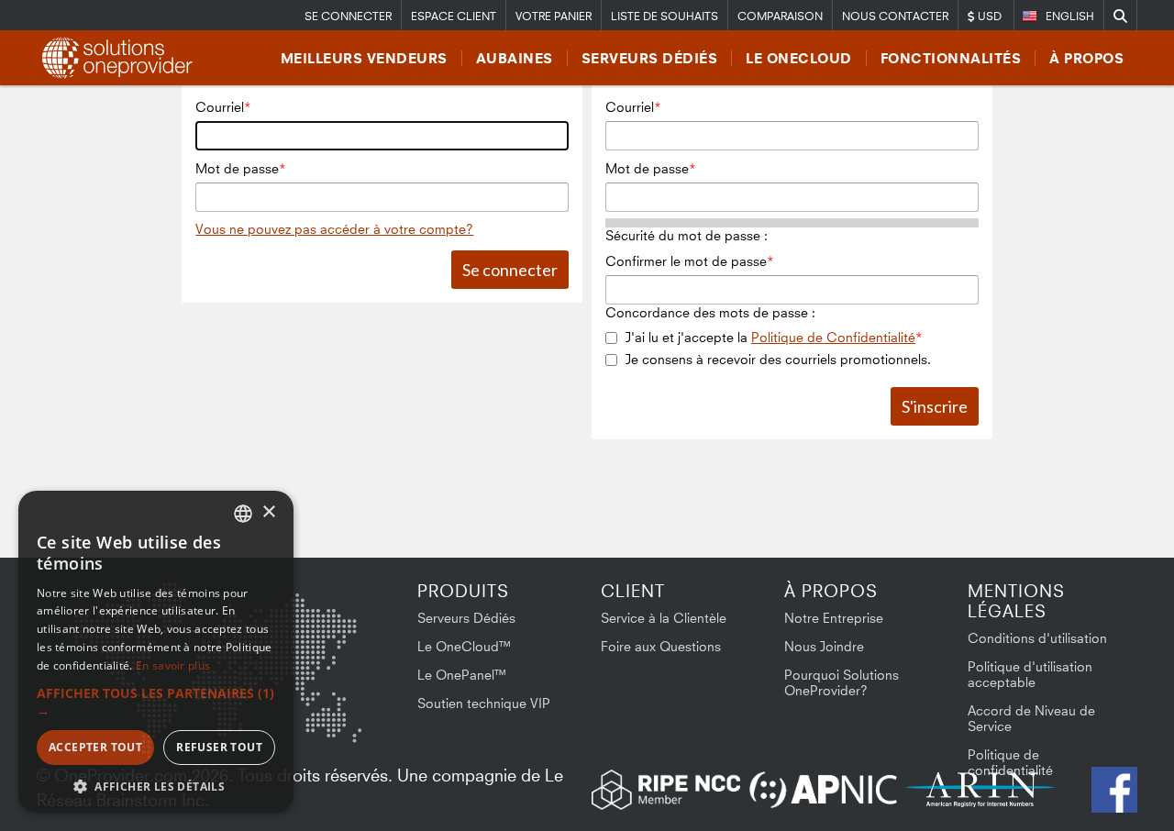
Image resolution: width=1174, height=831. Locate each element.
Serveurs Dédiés (649, 58)
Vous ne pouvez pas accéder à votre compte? (334, 229)
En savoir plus (173, 665)
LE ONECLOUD (799, 58)
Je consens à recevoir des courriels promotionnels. (778, 359)
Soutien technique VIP (483, 703)
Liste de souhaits (664, 16)
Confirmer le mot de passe (686, 261)
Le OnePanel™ (462, 674)
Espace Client (453, 16)
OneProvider (120, 57)
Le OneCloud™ (464, 646)
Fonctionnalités (951, 58)
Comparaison (780, 16)
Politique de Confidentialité (833, 337)
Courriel (219, 107)
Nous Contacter (895, 16)
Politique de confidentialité (1010, 762)
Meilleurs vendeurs (364, 58)
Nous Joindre (824, 646)
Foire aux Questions (661, 646)
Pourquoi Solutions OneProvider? (841, 682)
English (1070, 16)
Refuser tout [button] (219, 747)
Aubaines (514, 58)
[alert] (156, 652)
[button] (156, 701)
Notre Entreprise (833, 618)
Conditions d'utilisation (1037, 638)
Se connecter (348, 16)
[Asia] (307, 630)
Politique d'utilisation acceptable (1030, 674)
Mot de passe (237, 168)
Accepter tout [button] (95, 747)
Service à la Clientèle (663, 618)
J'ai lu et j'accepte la (770, 337)
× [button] (268, 512)
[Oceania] (332, 723)
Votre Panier (553, 16)
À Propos (1086, 58)
